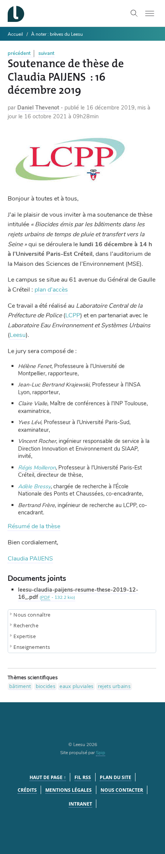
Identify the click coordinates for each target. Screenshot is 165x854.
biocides (45, 686)
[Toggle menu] (149, 13)
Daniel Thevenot (38, 107)
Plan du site (115, 777)
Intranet (80, 804)
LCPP (72, 315)
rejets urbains (114, 686)
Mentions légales (68, 790)
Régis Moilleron (37, 467)
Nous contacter (122, 790)
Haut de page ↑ (48, 777)
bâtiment (20, 686)
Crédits (27, 790)
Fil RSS (82, 777)
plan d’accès (51, 289)
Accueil (15, 34)
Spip (100, 753)
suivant (46, 53)
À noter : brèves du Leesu (57, 34)
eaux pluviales (76, 686)
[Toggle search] (134, 13)
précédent (19, 53)
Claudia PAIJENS (30, 558)
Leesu (18, 335)
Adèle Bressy (34, 486)
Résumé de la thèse (34, 526)
